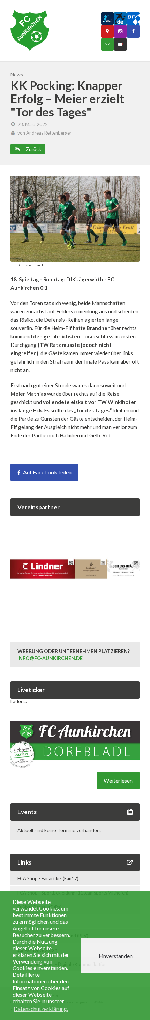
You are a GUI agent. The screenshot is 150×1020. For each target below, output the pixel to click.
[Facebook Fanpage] (133, 31)
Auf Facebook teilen (47, 472)
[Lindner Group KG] (75, 620)
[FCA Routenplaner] (107, 31)
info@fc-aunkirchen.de (50, 658)
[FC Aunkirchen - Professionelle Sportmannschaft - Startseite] (29, 30)
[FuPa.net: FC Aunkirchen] (107, 18)
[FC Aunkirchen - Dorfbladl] (75, 766)
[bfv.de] (133, 18)
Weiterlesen (118, 780)
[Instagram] (120, 31)
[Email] (107, 44)
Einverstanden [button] (116, 955)
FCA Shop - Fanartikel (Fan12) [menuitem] (47, 878)
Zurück (33, 149)
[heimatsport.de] (120, 18)
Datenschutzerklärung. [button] (41, 1008)
